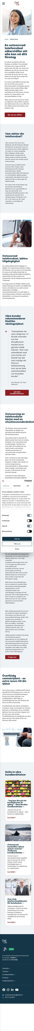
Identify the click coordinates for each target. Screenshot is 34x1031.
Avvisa (17, 549)
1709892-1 (13, 958)
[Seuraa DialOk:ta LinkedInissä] (12, 989)
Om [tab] (28, 485)
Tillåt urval (17, 544)
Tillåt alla (17, 539)
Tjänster (5, 971)
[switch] (29, 520)
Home (6, 39)
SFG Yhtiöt (14, 960)
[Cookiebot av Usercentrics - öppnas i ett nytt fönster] (24, 481)
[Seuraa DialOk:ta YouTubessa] (16, 989)
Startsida (5, 968)
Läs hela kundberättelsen (17, 393)
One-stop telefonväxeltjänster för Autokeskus (17, 901)
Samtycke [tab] (6, 485)
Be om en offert (15, 115)
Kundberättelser (8, 975)
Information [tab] (17, 485)
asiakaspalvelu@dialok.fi (14, 995)
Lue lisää (11, 818)
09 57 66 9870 (10, 997)
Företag (5, 978)
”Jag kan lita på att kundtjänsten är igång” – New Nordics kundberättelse (17, 804)
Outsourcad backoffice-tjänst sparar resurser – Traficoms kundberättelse (15, 849)
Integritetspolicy (8, 981)
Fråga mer (12, 657)
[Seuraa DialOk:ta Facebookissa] (3, 989)
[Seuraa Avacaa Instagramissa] (8, 989)
